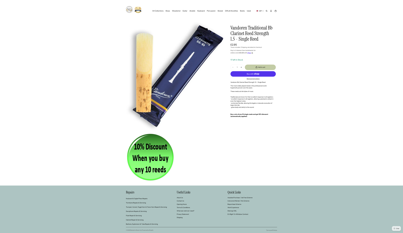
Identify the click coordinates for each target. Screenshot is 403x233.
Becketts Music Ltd (135, 230)
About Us (180, 198)
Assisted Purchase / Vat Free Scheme (240, 198)
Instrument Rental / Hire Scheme (238, 201)
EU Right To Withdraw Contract (238, 214)
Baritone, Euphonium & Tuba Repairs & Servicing (142, 224)
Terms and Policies (271, 230)
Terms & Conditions (183, 208)
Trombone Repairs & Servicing (136, 203)
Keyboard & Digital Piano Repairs (136, 199)
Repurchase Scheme (234, 204)
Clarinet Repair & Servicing (134, 220)
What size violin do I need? (185, 211)
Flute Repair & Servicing (134, 216)
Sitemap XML (232, 211)
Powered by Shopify (147, 230)
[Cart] (275, 11)
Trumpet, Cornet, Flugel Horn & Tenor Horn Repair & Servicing (146, 207)
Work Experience (233, 208)
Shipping (180, 218)
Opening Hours (182, 204)
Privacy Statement (183, 214)
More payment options (253, 78)
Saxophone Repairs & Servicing (136, 211)
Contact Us (180, 201)
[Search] (266, 11)
